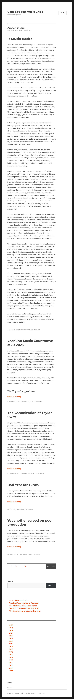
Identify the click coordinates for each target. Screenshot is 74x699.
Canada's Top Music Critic (25, 11)
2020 (11, 638)
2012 (11, 660)
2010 (11, 665)
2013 (11, 657)
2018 (11, 644)
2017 (11, 646)
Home (9, 682)
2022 (11, 636)
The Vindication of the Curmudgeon (23, 606)
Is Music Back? (19, 39)
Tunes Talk (20, 509)
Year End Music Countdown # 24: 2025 (24, 603)
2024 (11, 630)
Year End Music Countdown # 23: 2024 (24, 608)
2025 (11, 628)
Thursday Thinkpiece (27, 473)
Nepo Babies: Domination (19, 600)
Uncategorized (22, 329)
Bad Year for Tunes (23, 485)
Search (10, 581)
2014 (11, 654)
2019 (11, 641)
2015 (11, 652)
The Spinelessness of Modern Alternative (25, 611)
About (9, 687)
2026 (11, 625)
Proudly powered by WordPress (34, 693)
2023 (11, 633)
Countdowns (25, 401)
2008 (11, 671)
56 (26, 566)
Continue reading (14, 397)
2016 (11, 649)
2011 (11, 663)
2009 (11, 668)
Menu (62, 13)
